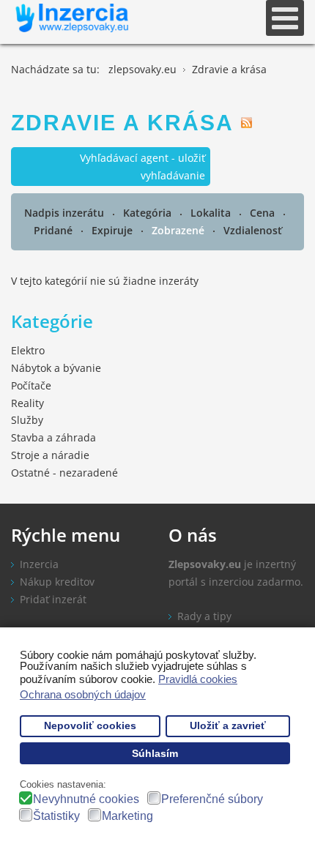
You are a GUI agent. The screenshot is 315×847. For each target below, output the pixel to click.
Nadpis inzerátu (65, 213)
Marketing (127, 815)
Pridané (54, 230)
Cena (264, 213)
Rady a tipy (204, 616)
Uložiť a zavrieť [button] (228, 725)
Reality (27, 403)
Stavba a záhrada (53, 437)
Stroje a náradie (50, 455)
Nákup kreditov (57, 582)
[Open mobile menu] (285, 18)
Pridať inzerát (53, 599)
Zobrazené (179, 230)
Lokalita (212, 213)
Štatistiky (56, 815)
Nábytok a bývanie (56, 368)
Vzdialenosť (252, 230)
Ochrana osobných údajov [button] (83, 694)
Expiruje (114, 230)
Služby (27, 420)
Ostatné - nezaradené (64, 473)
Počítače (31, 385)
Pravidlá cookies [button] (197, 679)
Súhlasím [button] (155, 753)
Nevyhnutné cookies (86, 799)
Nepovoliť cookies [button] (90, 725)
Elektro (28, 350)
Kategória (148, 213)
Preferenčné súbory (212, 799)
